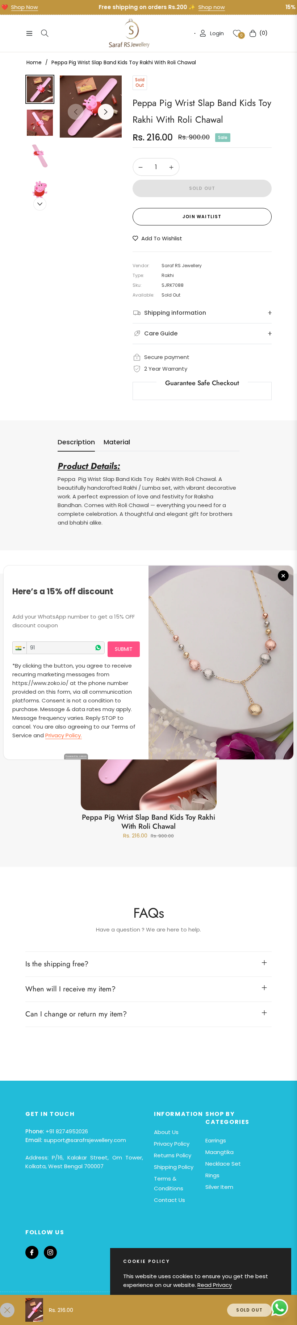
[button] (19, 648)
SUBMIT (124, 649)
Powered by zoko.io (76, 756)
